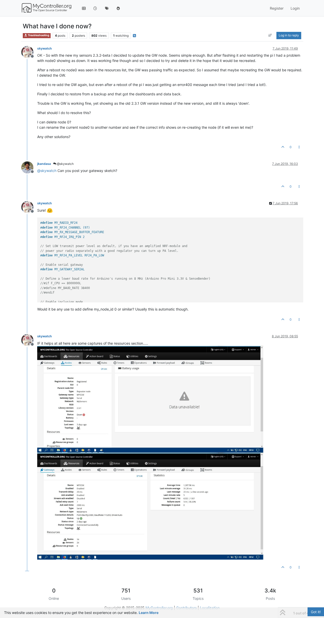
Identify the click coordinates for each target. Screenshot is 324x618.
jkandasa (44, 164)
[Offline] (29, 52)
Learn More (148, 612)
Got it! (316, 612)
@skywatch (65, 164)
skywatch (44, 48)
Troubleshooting (38, 35)
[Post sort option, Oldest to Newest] (270, 35)
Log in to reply (289, 35)
